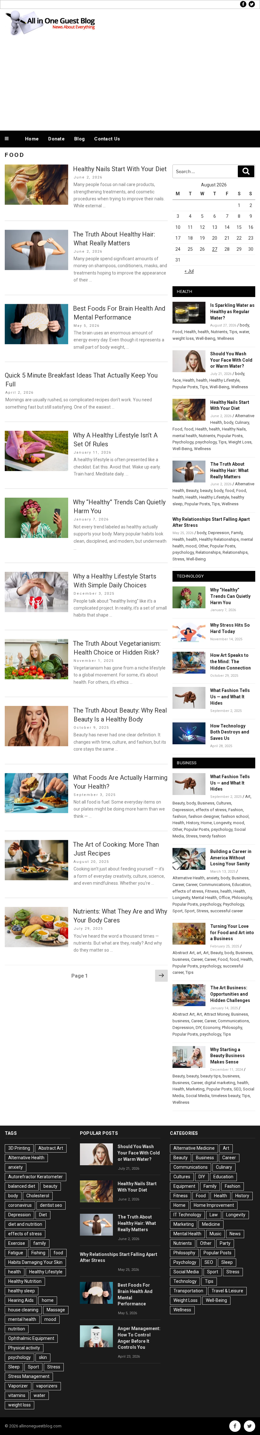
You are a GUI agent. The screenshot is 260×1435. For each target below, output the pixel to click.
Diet (43, 1214)
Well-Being (205, 338)
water (244, 331)
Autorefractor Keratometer (35, 1176)
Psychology (182, 442)
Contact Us (107, 139)
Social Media (198, 1095)
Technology (185, 1281)
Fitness (211, 891)
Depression (218, 532)
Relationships (208, 552)
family (39, 1243)
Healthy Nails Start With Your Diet (120, 169)
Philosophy (242, 897)
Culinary (242, 422)
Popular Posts (185, 387)
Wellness (225, 338)
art (199, 952)
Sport (177, 910)
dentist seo (51, 1205)
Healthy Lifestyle (224, 380)
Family (237, 532)
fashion (179, 816)
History (192, 822)
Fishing (38, 1252)
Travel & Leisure (227, 1290)
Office (224, 897)
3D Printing (19, 1148)
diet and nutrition (25, 1224)
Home (32, 139)
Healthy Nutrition (25, 1281)
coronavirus (20, 1205)
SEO (237, 1089)
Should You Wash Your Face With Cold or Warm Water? (231, 360)
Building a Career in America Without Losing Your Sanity (230, 858)
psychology (206, 442)
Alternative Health (188, 878)
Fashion (235, 809)
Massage (56, 1309)
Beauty (192, 490)
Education (241, 884)
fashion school (235, 816)
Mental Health (204, 897)
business (180, 959)
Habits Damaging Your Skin (35, 1262)
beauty (206, 490)
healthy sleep (21, 1290)
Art (247, 796)
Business (206, 803)
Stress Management (28, 1376)
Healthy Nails (234, 429)
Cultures (223, 803)
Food (177, 331)
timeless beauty (225, 1095)
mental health (184, 435)
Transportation (188, 1290)
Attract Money (216, 1014)
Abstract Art (183, 952)
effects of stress (211, 809)
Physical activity (24, 1347)
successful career (226, 910)
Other (203, 546)
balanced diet (21, 1186)
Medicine (211, 1224)
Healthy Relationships (219, 539)
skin (43, 1357)
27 (214, 249)
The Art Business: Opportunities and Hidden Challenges (230, 994)
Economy (211, 1027)
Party (225, 1243)
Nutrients (219, 331)
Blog (79, 139)
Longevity (222, 822)
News (235, 1233)
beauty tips (210, 1076)
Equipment (184, 1186)
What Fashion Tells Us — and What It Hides (230, 697)
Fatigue (15, 1252)
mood (191, 546)
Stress (178, 559)
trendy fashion (212, 836)
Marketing (195, 1089)
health (203, 331)
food (188, 429)
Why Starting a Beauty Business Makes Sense (227, 1056)
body (244, 325)
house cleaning (23, 1309)
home (48, 1300)
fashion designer (203, 816)
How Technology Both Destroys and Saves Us (229, 732)
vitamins (16, 1395)
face (176, 380)
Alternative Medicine (194, 1148)
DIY (198, 1027)
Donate (56, 139)
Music (215, 1233)
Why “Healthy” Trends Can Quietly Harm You (230, 596)
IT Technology (187, 1214)
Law (214, 1214)
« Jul (189, 271)
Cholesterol (37, 1195)
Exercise (16, 1243)
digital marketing (220, 1082)
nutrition (16, 1328)
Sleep (14, 1366)
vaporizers (46, 1385)
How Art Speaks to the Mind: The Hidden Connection (230, 661)
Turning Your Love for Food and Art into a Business (232, 932)
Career (178, 884)
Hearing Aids (21, 1300)
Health (190, 331)
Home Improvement (214, 1205)
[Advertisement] (130, 81)
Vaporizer (18, 1385)
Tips (233, 331)
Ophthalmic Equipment (31, 1338)
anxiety (212, 878)
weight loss (183, 338)
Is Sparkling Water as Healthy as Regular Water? (232, 311)
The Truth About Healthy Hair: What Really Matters (229, 470)
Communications (214, 884)
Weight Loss (239, 442)
